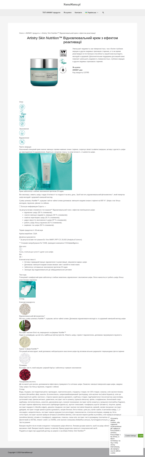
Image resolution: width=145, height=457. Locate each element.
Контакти (78, 12)
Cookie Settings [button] (131, 436)
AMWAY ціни (77, 70)
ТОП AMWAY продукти (51, 12)
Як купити (67, 12)
